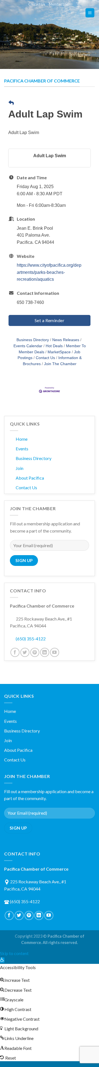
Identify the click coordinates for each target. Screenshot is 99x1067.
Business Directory (32, 340)
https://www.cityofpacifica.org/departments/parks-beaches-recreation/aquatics (49, 272)
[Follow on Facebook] (15, 652)
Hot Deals (54, 346)
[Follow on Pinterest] (34, 652)
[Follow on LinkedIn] (44, 652)
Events (22, 448)
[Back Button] (11, 103)
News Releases (65, 340)
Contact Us (36, 4)
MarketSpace (59, 352)
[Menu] (90, 12)
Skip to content (14, 953)
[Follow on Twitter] (24, 652)
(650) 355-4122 (31, 638)
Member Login (60, 4)
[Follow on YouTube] (54, 652)
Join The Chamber (60, 364)
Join (19, 468)
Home (22, 439)
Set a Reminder (50, 320)
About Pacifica (30, 477)
